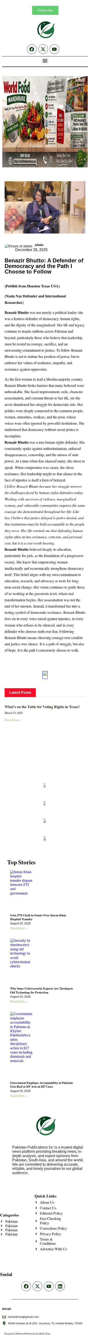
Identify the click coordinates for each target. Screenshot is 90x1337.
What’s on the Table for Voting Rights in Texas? (42, 706)
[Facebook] (32, 49)
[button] (45, 60)
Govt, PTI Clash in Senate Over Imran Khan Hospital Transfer (38, 917)
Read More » (13, 720)
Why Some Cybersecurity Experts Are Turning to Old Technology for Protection (41, 990)
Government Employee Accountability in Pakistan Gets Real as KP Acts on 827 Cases (41, 1085)
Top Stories (21, 862)
